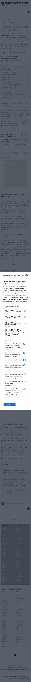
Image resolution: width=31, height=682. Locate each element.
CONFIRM (9, 404)
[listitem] (15, 306)
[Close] (27, 275)
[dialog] (15, 341)
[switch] (24, 311)
